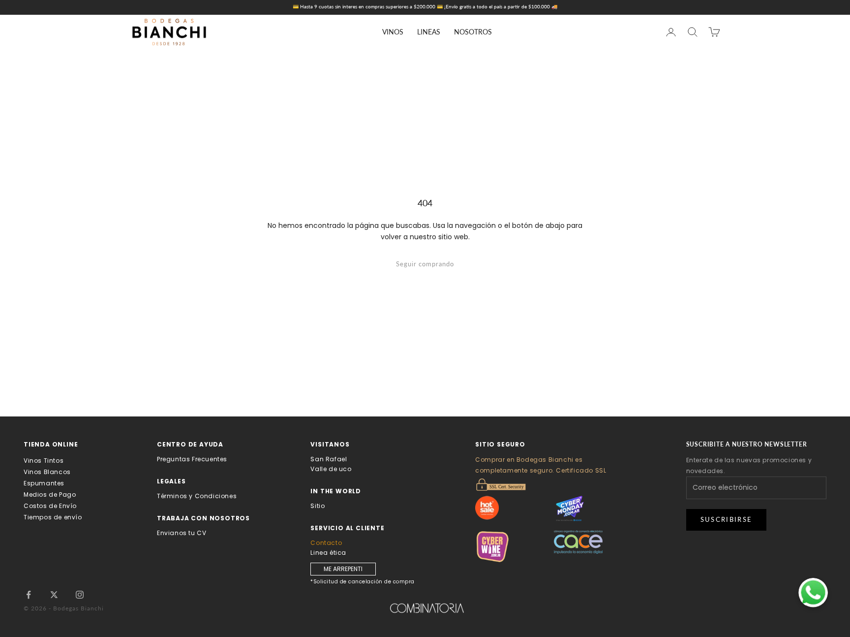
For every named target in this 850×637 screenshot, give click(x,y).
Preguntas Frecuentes (192, 459)
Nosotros (473, 32)
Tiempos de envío (53, 517)
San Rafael (328, 459)
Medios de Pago (50, 494)
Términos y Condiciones (197, 496)
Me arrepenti (343, 569)
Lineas (428, 32)
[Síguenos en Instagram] (80, 595)
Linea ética (328, 552)
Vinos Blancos (47, 472)
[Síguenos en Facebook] (28, 595)
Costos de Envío (50, 506)
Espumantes (44, 483)
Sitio (317, 506)
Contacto (326, 543)
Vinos (392, 32)
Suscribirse (726, 519)
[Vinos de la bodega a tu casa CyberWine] (514, 546)
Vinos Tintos (43, 460)
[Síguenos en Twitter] (54, 595)
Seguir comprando (425, 264)
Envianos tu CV (181, 533)
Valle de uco (330, 469)
